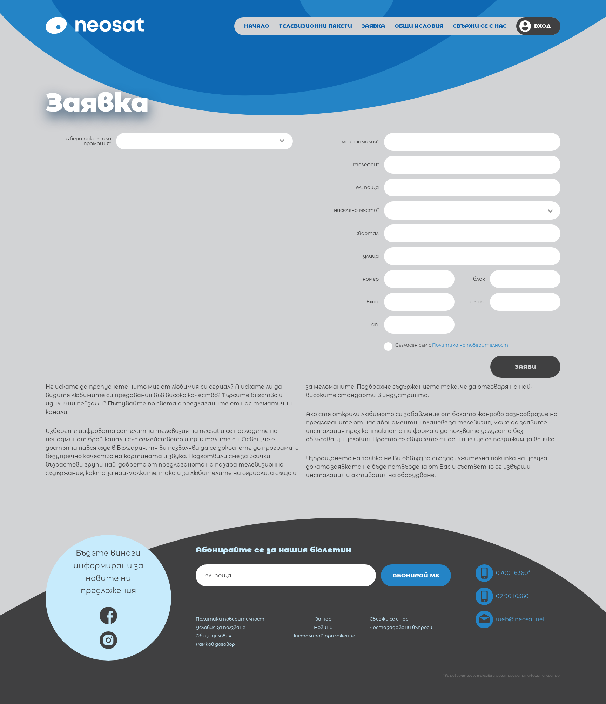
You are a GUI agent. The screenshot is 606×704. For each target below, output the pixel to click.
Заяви (525, 366)
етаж (477, 301)
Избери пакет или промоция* (87, 141)
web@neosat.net (520, 619)
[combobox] (472, 210)
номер (371, 278)
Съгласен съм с (451, 345)
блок (479, 278)
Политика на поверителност (470, 345)
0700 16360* (513, 573)
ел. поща (367, 187)
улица (371, 256)
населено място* (356, 210)
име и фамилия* (358, 141)
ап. (375, 324)
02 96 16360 (512, 596)
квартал (367, 233)
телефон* (366, 164)
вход (372, 301)
